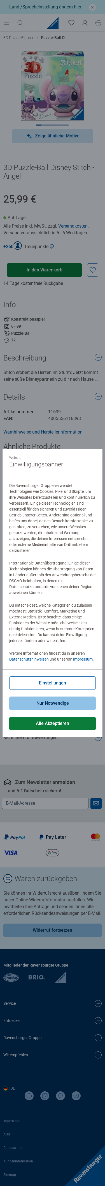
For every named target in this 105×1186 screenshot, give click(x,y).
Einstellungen (52, 683)
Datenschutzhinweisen (29, 659)
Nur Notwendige (52, 703)
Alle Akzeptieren (52, 723)
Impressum (83, 659)
